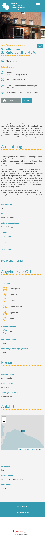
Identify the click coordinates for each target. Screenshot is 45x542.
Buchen (27, 100)
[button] (4, 418)
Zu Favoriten (13, 100)
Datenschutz (22, 512)
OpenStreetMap (31, 449)
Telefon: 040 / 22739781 (16, 79)
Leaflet (22, 449)
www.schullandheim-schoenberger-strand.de (23, 92)
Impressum (22, 506)
